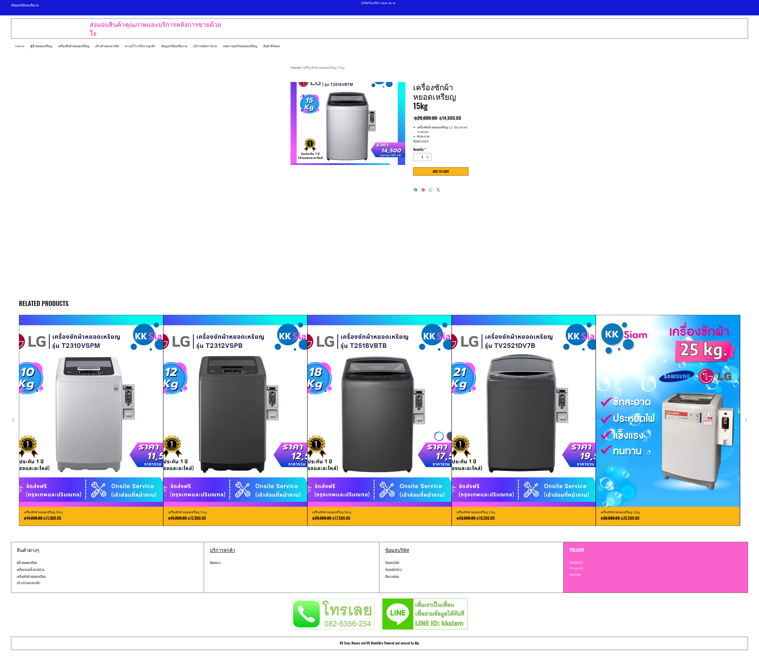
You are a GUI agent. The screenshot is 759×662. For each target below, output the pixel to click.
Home (295, 68)
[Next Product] (745, 420)
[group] (379, 420)
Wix (417, 643)
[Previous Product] (13, 420)
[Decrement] (416, 157)
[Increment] (428, 157)
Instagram (576, 568)
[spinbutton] (422, 157)
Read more (420, 141)
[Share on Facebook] (415, 189)
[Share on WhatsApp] (430, 189)
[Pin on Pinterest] (423, 189)
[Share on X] (438, 189)
